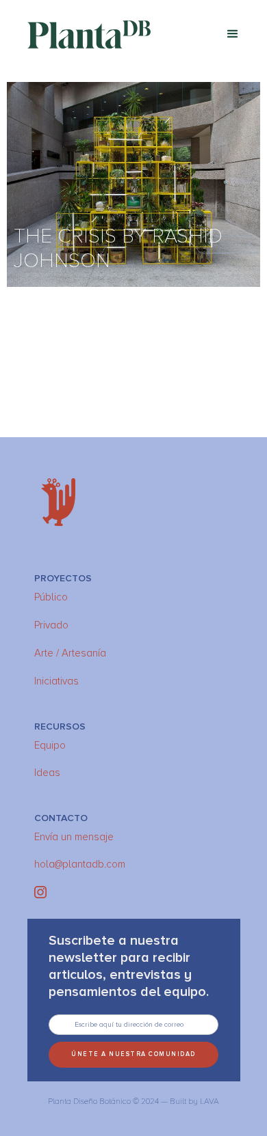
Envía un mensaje (74, 837)
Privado (51, 625)
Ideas (47, 772)
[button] (232, 34)
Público (51, 597)
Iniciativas (56, 681)
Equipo (50, 745)
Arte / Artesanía (70, 653)
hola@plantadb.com (79, 864)
